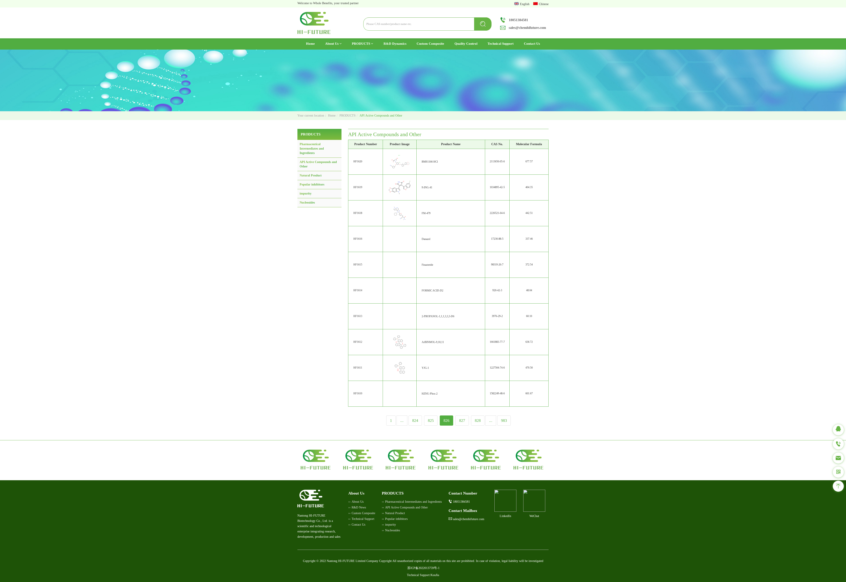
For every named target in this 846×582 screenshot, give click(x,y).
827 (462, 420)
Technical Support (501, 43)
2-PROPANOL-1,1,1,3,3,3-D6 (438, 316)
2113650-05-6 (497, 161)
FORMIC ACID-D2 (432, 290)
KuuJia (434, 575)
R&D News (359, 507)
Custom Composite (430, 43)
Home (313, 43)
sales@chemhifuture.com (527, 28)
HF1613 (357, 316)
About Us (332, 43)
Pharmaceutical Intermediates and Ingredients (312, 149)
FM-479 (426, 213)
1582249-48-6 (497, 393)
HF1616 (357, 238)
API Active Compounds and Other (406, 507)
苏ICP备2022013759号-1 (423, 568)
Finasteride (427, 264)
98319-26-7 (497, 264)
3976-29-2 (497, 316)
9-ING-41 (427, 187)
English (525, 4)
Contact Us (532, 43)
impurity (306, 193)
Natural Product (311, 175)
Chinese (544, 4)
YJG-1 (425, 367)
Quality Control (466, 43)
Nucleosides (307, 202)
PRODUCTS (361, 43)
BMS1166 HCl (430, 161)
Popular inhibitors (312, 184)
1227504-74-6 (497, 367)
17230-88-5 (497, 238)
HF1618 (357, 213)
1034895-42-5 (497, 187)
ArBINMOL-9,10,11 (433, 342)
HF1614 (357, 290)
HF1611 (357, 367)
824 (415, 420)
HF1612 (357, 341)
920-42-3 (497, 290)
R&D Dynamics (395, 43)
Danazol (426, 239)
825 (431, 420)
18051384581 (518, 20)
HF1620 (357, 161)
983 (504, 420)
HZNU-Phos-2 (430, 393)
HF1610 (357, 393)
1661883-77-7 (497, 341)
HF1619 (357, 187)
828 (478, 420)
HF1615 (357, 264)
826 (446, 420)
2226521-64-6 (497, 213)
